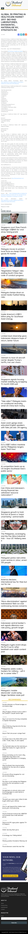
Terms (2, 903)
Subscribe (14, 922)
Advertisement (4, 907)
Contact (3, 909)
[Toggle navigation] (2, 8)
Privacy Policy (4, 905)
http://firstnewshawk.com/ (18, 178)
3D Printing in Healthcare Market (15, 51)
